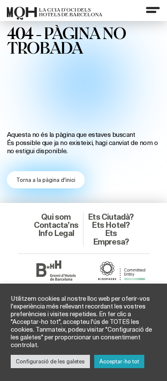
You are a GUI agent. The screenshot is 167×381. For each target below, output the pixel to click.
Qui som (56, 217)
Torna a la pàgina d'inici (45, 180)
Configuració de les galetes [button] (50, 361)
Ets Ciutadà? (111, 217)
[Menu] (152, 9)
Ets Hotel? (111, 225)
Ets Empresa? (111, 237)
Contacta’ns (56, 225)
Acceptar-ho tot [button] (119, 361)
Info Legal (56, 233)
